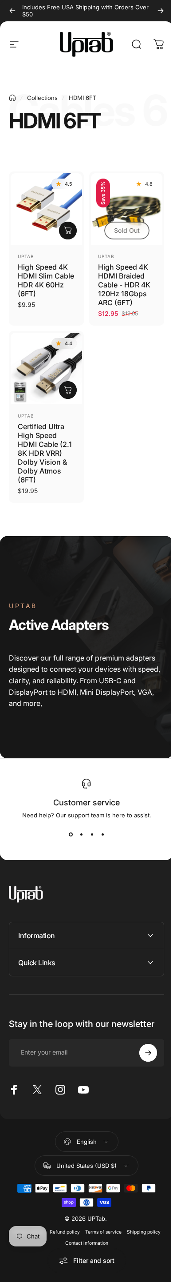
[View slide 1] (70, 834)
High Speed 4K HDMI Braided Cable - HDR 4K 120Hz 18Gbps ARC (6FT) (124, 285)
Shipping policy (140, 1225)
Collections (42, 97)
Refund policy (61, 1225)
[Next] (160, 10)
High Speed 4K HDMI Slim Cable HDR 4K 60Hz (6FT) (46, 280)
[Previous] (12, 10)
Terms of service (100, 1225)
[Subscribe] (141, 1046)
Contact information (83, 1236)
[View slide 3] (91, 834)
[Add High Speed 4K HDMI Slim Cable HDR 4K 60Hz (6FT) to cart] (68, 230)
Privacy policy (25, 1225)
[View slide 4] (102, 834)
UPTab (26, 256)
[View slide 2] (81, 834)
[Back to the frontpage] (12, 97)
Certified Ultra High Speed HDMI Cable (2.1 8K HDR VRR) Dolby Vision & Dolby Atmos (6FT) (45, 453)
